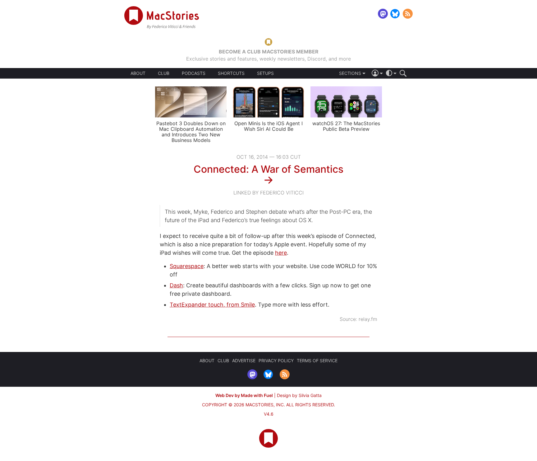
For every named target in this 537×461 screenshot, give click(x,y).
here (281, 252)
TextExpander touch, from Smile (212, 304)
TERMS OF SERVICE (317, 360)
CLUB (163, 73)
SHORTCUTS (231, 73)
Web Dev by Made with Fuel (244, 395)
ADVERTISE (243, 360)
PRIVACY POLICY (276, 360)
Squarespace (187, 266)
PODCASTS (193, 73)
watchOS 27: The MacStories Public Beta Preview (346, 126)
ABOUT (138, 73)
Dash (176, 285)
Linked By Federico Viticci (268, 192)
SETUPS (265, 73)
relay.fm (368, 319)
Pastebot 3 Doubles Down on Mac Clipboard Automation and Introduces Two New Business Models (191, 131)
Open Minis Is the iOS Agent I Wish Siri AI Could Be (268, 126)
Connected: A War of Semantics (268, 169)
